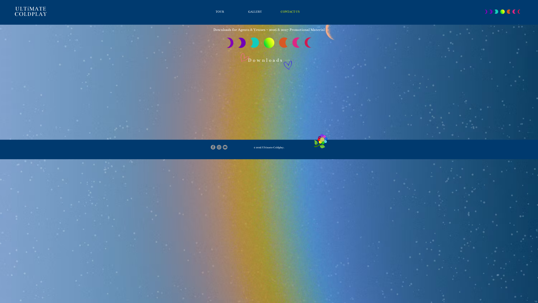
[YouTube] (225, 147)
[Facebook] (213, 147)
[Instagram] (219, 147)
